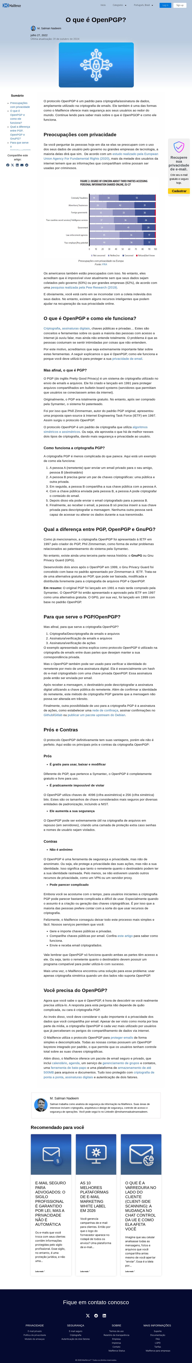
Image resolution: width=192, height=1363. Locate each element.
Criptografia (52, 328)
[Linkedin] (104, 1315)
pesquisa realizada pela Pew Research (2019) (84, 287)
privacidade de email (127, 358)
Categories (118, 5)
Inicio (103, 5)
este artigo (125, 936)
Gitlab (58, 715)
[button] (7, 165)
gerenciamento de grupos (121, 1063)
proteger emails (122, 1037)
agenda (74, 1063)
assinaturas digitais (76, 328)
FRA (104, 264)
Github (48, 715)
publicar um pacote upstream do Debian (96, 715)
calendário (59, 1063)
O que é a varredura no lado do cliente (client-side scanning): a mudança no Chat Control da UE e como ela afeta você (140, 1206)
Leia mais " (40, 1271)
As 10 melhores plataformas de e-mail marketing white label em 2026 (94, 1197)
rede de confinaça (105, 710)
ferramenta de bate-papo (68, 1067)
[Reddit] (96, 1315)
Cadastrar (179, 191)
